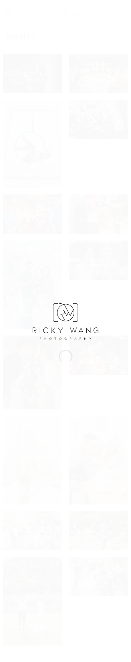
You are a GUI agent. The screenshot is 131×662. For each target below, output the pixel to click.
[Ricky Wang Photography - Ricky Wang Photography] (65, 320)
